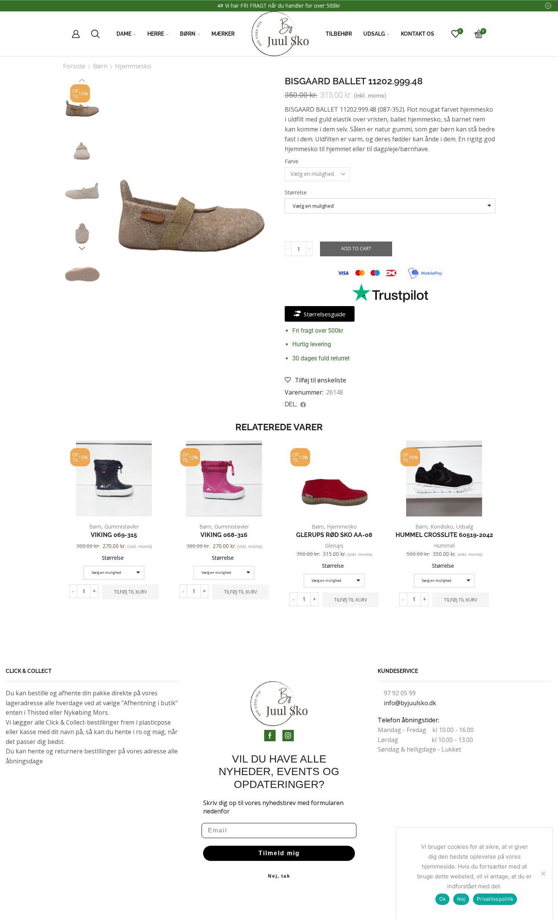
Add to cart (356, 248)
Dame (124, 34)
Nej (461, 899)
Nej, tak (279, 876)
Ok (442, 899)
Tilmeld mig (279, 853)
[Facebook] (270, 735)
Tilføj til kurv (130, 592)
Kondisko (441, 526)
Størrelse (296, 192)
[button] (303, 404)
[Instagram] (288, 735)
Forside (74, 66)
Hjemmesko (133, 66)
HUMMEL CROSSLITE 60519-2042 (444, 534)
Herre (155, 34)
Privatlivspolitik (495, 899)
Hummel (444, 545)
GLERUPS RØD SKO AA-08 (334, 534)
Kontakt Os (417, 34)
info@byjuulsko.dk (410, 703)
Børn (187, 34)
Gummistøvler (121, 526)
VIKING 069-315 (114, 534)
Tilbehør (339, 34)
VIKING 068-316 (223, 534)
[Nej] (543, 873)
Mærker (223, 34)
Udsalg (374, 34)
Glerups (334, 545)
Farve (291, 161)
